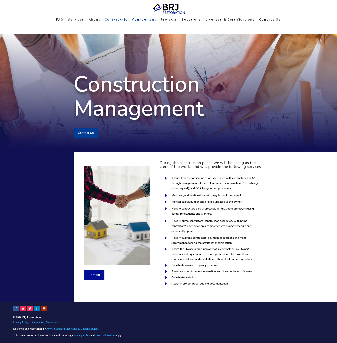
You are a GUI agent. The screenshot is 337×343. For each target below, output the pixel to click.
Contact (94, 275)
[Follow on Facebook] (16, 308)
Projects (169, 19)
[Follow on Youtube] (44, 308)
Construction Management (130, 19)
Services (76, 19)
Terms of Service (105, 335)
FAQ (60, 19)
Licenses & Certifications (230, 19)
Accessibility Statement (44, 322)
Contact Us (270, 19)
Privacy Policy (21, 322)
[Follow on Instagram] (23, 308)
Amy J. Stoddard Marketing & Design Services (73, 328)
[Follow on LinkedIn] (37, 308)
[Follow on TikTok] (30, 308)
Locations (191, 19)
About (94, 19)
